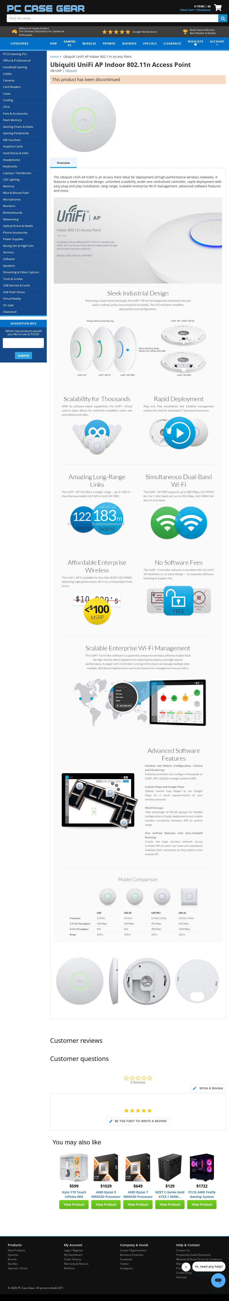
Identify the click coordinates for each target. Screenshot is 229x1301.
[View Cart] (217, 7)
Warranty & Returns (76, 1264)
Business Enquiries (132, 1255)
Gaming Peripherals (16, 133)
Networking (11, 219)
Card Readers (12, 87)
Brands (12, 1259)
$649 (138, 1186)
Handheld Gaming (15, 67)
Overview (63, 163)
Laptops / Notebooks (17, 173)
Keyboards (10, 166)
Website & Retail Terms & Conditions (199, 1259)
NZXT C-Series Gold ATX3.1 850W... (169, 1194)
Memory (8, 186)
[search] (222, 18)
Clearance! (10, 312)
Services (8, 252)
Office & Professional (16, 60)
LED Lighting (11, 179)
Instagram (126, 1268)
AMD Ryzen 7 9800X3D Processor (138, 1194)
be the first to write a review (141, 1121)
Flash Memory (12, 120)
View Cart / (188, 10)
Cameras (9, 80)
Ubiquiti (71, 70)
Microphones (12, 199)
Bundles (13, 1264)
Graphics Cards (13, 146)
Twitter (124, 1264)
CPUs (6, 107)
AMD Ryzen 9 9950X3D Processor (106, 1194)
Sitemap (181, 1277)
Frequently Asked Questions (193, 1255)
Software (9, 259)
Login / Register (73, 1250)
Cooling (8, 100)
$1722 (202, 1186)
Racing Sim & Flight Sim (18, 246)
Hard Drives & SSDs (15, 153)
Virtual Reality (12, 298)
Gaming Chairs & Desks (18, 127)
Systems (13, 1255)
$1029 (106, 1186)
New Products (16, 1250)
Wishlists (69, 1268)
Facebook (126, 1259)
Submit (23, 355)
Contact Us (183, 1250)
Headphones (11, 160)
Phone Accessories (15, 232)
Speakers (9, 266)
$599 (74, 1186)
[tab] (208, 1088)
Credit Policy (184, 1273)
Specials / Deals (18, 1268)
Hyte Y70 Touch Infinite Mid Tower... (74, 1194)
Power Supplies (13, 239)
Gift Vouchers (12, 140)
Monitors (9, 206)
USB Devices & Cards (16, 285)
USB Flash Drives (14, 292)
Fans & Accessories (15, 113)
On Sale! (8, 305)
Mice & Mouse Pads (16, 193)
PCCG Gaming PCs (15, 54)
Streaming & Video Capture (21, 272)
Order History (72, 1259)
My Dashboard (73, 1255)
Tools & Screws (13, 279)
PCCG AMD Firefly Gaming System (202, 1194)
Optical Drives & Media (18, 226)
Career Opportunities (133, 1250)
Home (54, 56)
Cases (7, 94)
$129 (169, 1186)
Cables (7, 74)
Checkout (204, 10)
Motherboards (12, 213)
